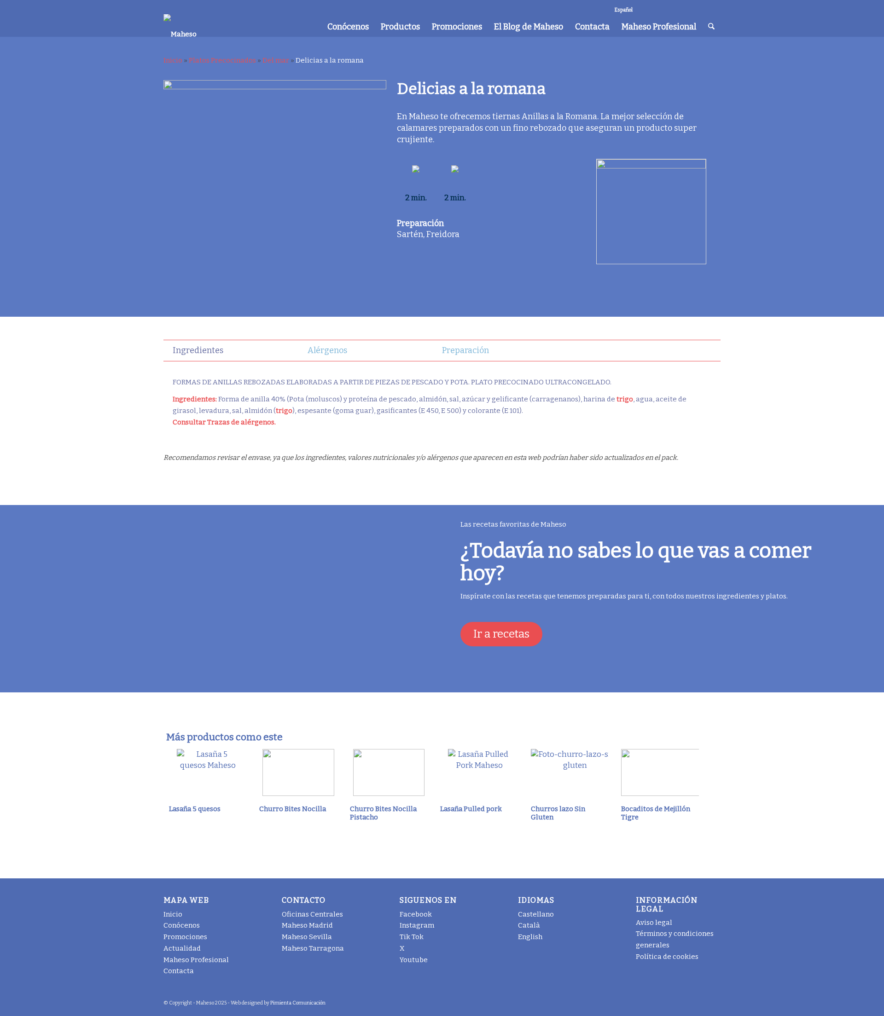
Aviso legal (654, 922)
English (530, 937)
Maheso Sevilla (307, 937)
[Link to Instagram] (658, 7)
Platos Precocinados (222, 60)
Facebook (416, 914)
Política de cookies (667, 956)
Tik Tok (412, 937)
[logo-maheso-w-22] (180, 25)
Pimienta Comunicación (298, 1003)
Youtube (414, 960)
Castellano (536, 914)
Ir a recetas (501, 633)
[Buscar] (711, 26)
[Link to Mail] (714, 7)
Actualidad (182, 948)
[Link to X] (685, 7)
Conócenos (181, 925)
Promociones (185, 937)
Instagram (417, 925)
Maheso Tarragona (313, 948)
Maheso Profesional (196, 960)
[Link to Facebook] (644, 7)
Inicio (172, 60)
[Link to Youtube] (699, 7)
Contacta (178, 971)
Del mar (275, 60)
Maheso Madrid (307, 925)
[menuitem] (348, 26)
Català (529, 925)
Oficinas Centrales (312, 914)
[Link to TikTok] (672, 7)
